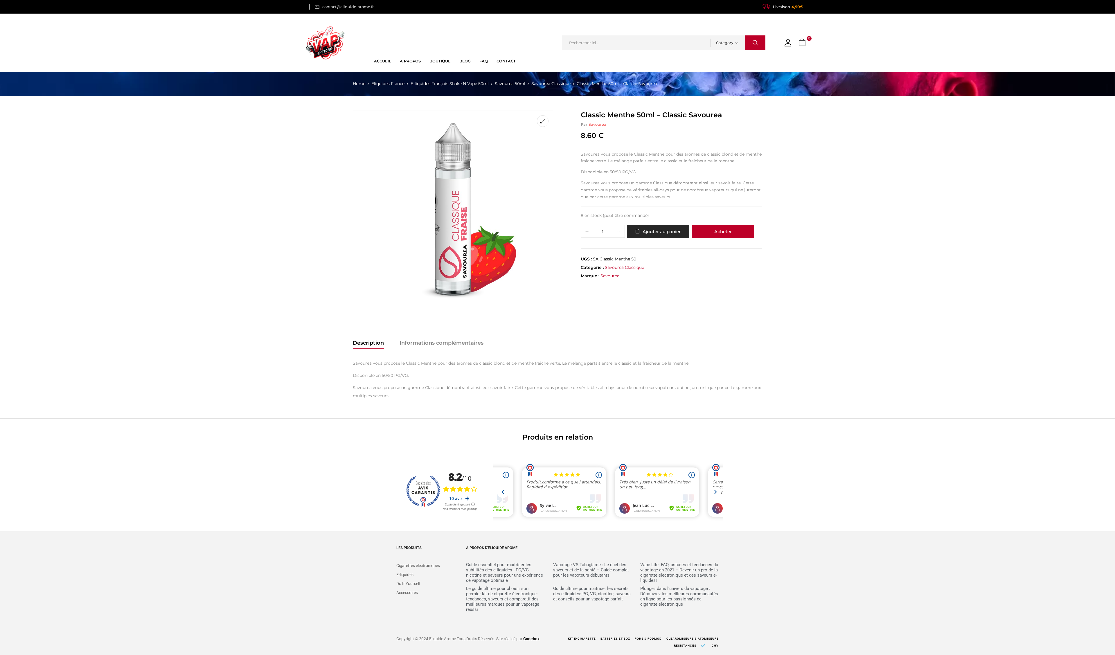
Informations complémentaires (441, 343)
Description (368, 343)
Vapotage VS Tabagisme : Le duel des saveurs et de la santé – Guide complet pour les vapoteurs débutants (591, 570)
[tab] (368, 344)
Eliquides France (387, 83)
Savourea (597, 124)
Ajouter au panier (662, 231)
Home (359, 83)
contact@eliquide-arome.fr (348, 6)
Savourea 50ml (510, 83)
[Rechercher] (755, 42)
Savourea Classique (551, 83)
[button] (803, 42)
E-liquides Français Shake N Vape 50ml (450, 83)
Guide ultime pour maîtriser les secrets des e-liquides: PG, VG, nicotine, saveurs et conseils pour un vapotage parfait (592, 594)
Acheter (723, 231)
